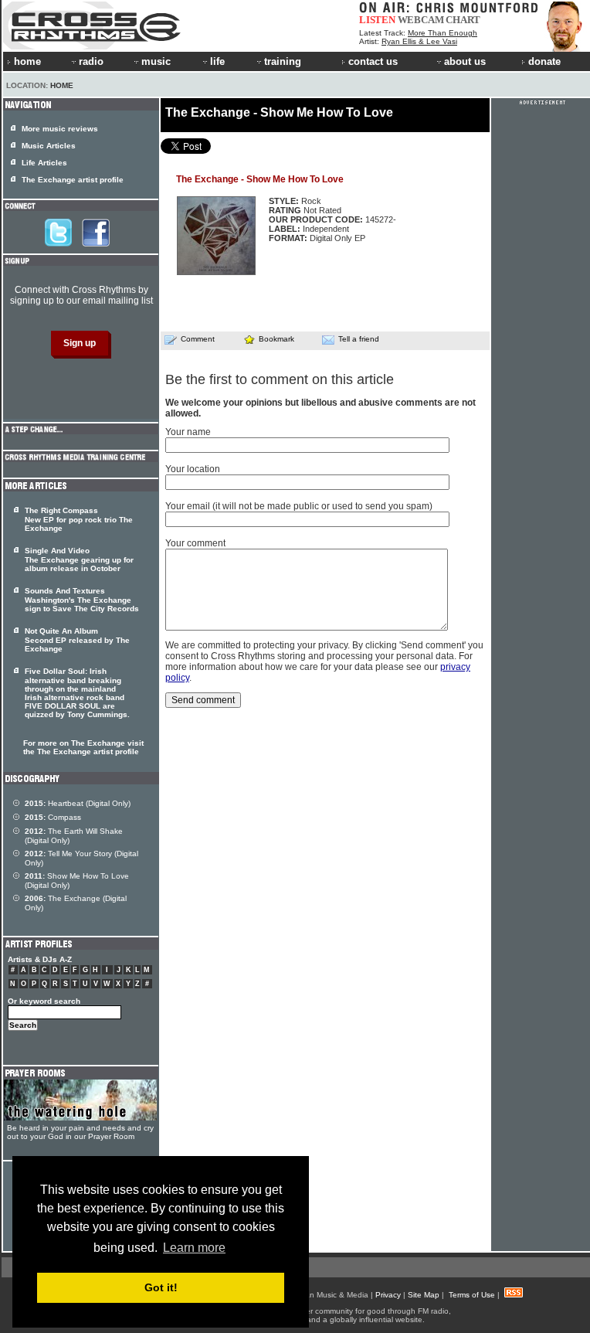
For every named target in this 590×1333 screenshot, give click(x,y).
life (217, 61)
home (27, 61)
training (282, 61)
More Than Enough (442, 33)
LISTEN (377, 20)
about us (465, 61)
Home (61, 85)
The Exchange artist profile (73, 179)
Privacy (388, 1294)
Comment (198, 339)
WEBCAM (421, 20)
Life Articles (44, 162)
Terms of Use (472, 1294)
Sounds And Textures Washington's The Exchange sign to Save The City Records (82, 600)
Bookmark (276, 339)
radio (91, 61)
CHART (463, 20)
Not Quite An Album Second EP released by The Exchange (77, 640)
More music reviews (60, 128)
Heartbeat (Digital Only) (78, 803)
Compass (53, 817)
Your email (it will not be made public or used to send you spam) (298, 506)
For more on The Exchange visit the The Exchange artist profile (83, 747)
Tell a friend (358, 339)
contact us (373, 61)
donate (544, 61)
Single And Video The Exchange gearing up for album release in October (79, 559)
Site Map (423, 1294)
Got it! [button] (161, 1287)
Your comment (195, 543)
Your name (188, 432)
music (156, 61)
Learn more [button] (194, 1247)
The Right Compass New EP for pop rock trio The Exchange (79, 519)
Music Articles (49, 145)
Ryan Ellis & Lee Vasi (419, 41)
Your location (192, 469)
